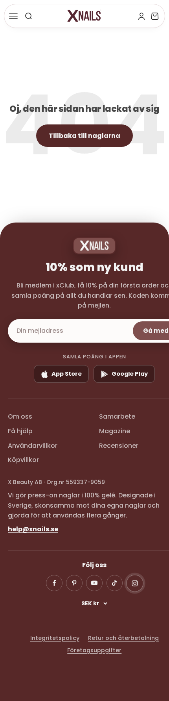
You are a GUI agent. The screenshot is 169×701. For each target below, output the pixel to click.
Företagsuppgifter (94, 650)
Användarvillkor (32, 445)
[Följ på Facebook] (54, 583)
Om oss (20, 416)
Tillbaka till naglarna (84, 135)
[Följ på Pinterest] (74, 583)
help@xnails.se (33, 529)
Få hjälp (20, 431)
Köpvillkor (23, 459)
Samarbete (117, 416)
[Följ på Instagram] (134, 583)
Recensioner (118, 445)
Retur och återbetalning (123, 638)
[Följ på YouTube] (94, 583)
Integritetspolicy (54, 638)
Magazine (114, 431)
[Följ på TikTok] (115, 583)
